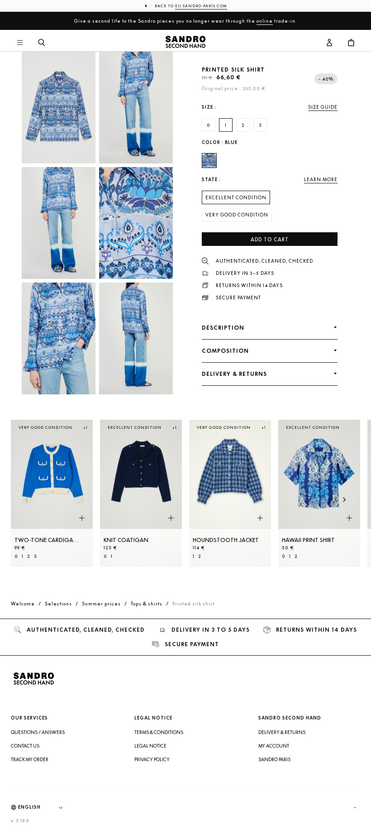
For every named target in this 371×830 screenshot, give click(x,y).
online (265, 21)
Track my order (29, 759)
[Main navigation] (20, 43)
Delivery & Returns (281, 732)
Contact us (25, 745)
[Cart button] (351, 43)
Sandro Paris (274, 759)
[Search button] (42, 43)
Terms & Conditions (158, 732)
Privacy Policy (152, 759)
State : (211, 179)
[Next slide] (344, 500)
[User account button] (329, 43)
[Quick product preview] (82, 518)
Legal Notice (150, 745)
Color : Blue (220, 142)
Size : (209, 107)
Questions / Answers (38, 732)
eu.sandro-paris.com (201, 6)
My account (273, 745)
